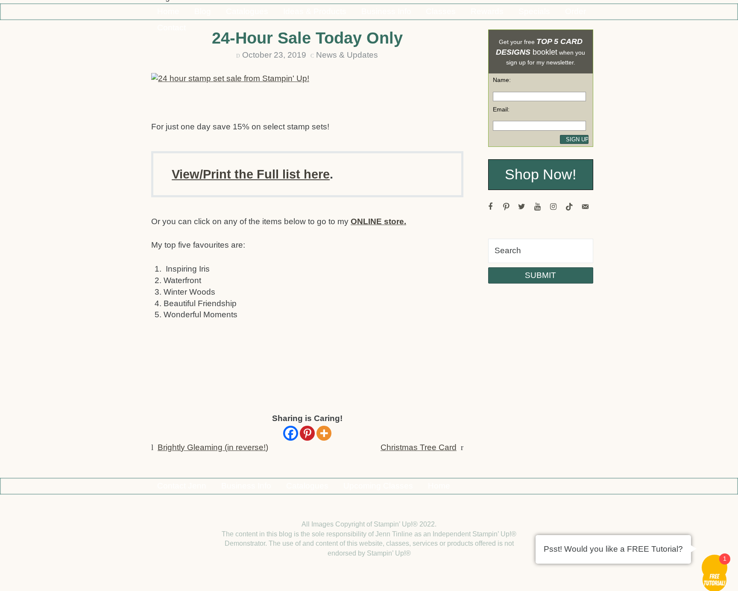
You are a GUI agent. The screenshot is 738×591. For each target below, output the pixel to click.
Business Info (386, 11)
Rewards (487, 11)
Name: (502, 79)
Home (168, 11)
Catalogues (247, 11)
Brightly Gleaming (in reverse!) (213, 447)
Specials (534, 11)
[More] (323, 433)
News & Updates (347, 54)
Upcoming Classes (378, 485)
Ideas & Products (314, 11)
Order (575, 11)
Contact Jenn (181, 485)
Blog (202, 11)
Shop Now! (540, 174)
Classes (441, 11)
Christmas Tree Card (419, 447)
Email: (501, 109)
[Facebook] (290, 433)
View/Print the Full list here (251, 174)
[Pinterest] (307, 433)
